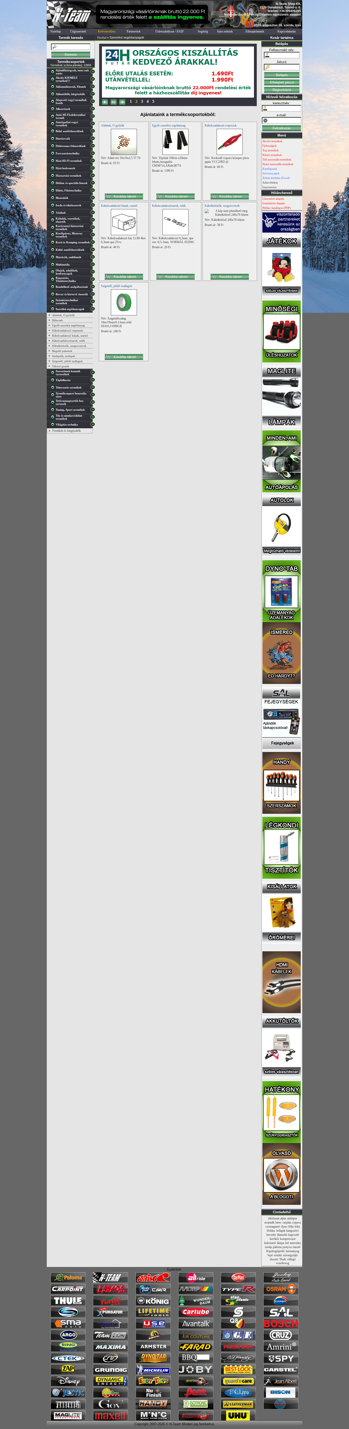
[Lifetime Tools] (153, 1316)
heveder (271, 1235)
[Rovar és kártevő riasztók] (54, 295)
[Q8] (238, 1328)
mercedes (295, 1243)
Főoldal (101, 37)
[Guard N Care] (238, 1385)
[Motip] (195, 1293)
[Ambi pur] (153, 1293)
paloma (277, 1247)
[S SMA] (68, 1328)
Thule (282, 1259)
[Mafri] (280, 1408)
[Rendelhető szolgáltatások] (54, 287)
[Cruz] (280, 1339)
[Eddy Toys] (153, 1385)
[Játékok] (54, 213)
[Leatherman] (238, 1408)
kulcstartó (270, 1243)
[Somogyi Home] (110, 1328)
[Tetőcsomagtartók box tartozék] (54, 403)
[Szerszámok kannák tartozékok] (54, 373)
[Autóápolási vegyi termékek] (54, 124)
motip (268, 1247)
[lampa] (110, 1293)
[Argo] (68, 1339)
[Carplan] (238, 1282)
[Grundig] (110, 1374)
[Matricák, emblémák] (54, 258)
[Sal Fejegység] (281, 748)
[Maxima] (110, 1351)
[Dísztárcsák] (54, 139)
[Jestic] (68, 1397)
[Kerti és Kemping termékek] (54, 243)
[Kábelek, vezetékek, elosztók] (54, 221)
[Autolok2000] (281, 556)
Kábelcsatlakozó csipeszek (67, 330)
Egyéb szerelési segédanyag (68, 325)
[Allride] (195, 1282)
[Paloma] (68, 1282)
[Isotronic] (195, 1408)
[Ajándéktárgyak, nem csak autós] (54, 72)
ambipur (292, 1218)
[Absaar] (238, 1351)
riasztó (296, 1247)
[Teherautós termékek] (54, 388)
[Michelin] (153, 1374)
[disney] (68, 1385)
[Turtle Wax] (110, 1305)
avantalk (269, 1222)
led (287, 1243)
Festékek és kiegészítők (66, 430)
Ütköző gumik (60, 366)
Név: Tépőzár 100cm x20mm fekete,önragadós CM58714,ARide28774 (169, 161)
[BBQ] (195, 1362)
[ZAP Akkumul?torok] (68, 1374)
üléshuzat (273, 1218)
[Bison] (280, 1397)
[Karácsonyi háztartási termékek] (54, 228)
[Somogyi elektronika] (238, 1316)
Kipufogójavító (275, 1251)
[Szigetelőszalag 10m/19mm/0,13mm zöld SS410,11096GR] (124, 314)
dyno (284, 1226)
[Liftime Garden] (110, 1397)
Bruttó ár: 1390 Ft (163, 171)
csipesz (296, 1222)
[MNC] (153, 1420)
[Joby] (196, 1374)
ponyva (287, 1247)
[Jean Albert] (280, 1385)
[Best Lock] (238, 1374)
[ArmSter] (153, 1351)
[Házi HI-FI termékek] (54, 161)
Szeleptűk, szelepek (63, 356)
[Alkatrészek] (54, 109)
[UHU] (238, 1420)
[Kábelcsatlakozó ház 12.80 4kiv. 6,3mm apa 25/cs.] (124, 234)
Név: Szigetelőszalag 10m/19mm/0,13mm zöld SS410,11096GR (116, 322)
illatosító (282, 1235)
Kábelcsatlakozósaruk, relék (68, 340)
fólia (291, 1226)
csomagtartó (272, 1226)
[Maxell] (110, 1420)
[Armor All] (153, 1339)
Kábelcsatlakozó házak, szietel (70, 335)
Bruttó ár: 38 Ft (214, 225)
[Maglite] (68, 1420)
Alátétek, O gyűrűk (63, 315)
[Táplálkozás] (54, 381)
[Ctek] (68, 1362)
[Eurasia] (280, 1305)
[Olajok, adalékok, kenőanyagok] (54, 273)
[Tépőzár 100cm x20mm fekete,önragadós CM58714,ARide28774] (175, 154)
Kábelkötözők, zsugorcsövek (69, 345)
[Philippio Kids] (238, 1397)
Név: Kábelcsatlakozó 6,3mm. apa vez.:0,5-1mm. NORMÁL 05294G (173, 240)
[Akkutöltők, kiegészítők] (54, 95)
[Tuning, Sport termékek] (54, 410)
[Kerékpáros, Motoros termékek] (54, 235)
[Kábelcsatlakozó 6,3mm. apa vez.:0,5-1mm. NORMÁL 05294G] (175, 234)
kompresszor (288, 1239)
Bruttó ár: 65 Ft (110, 163)
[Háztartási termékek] (54, 176)
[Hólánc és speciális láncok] (54, 184)
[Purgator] (110, 1316)
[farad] (195, 1351)
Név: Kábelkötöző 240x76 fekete (225, 220)
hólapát (280, 1230)
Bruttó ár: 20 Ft (161, 247)
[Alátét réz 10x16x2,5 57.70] (124, 154)
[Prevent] (195, 1420)
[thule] (68, 1305)
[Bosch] (280, 1328)
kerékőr (274, 1239)
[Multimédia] (54, 265)
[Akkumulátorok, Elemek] (54, 87)
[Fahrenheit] (68, 1408)
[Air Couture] (195, 1339)
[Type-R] (238, 1293)
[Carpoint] (68, 1293)
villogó (291, 1259)
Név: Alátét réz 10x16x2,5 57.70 (120, 158)
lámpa (280, 1243)
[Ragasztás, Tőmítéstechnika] (54, 280)
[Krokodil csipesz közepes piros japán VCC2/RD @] (230, 154)
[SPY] (280, 1362)
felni (297, 1226)
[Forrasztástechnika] (54, 154)
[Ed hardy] (238, 1362)
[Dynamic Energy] (110, 1385)
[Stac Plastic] (238, 1305)
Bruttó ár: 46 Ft (110, 247)
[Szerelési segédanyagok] (54, 310)
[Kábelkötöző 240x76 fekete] (230, 214)
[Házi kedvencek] (54, 169)
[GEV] (110, 1408)
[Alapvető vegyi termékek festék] (54, 102)
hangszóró (292, 1230)
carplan (287, 1222)
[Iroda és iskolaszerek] (54, 206)
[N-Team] (110, 1282)
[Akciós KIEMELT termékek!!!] (54, 80)
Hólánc (271, 1230)
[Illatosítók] (54, 198)
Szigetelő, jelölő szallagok (67, 361)
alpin (283, 1218)
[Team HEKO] (110, 1339)
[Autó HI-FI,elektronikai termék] (54, 117)
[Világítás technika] (54, 425)
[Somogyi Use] (153, 1328)
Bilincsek (57, 320)
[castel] (280, 1374)
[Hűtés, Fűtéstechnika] (54, 191)
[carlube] (195, 1316)
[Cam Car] (110, 1362)
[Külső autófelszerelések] (54, 250)
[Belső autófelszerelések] (54, 132)
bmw (278, 1222)
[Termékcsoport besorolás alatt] (54, 395)
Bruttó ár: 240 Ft (111, 331)
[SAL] (280, 1316)
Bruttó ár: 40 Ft (214, 167)
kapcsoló (293, 1235)
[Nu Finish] (153, 1397)
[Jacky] (280, 1282)
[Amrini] (280, 1351)
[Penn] (195, 1397)
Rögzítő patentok (62, 350)
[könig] (153, 1305)
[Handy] (153, 1408)
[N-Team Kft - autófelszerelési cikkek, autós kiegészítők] (71, 27)
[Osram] (280, 1293)
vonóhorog (282, 1263)
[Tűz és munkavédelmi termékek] (54, 418)
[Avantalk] (195, 1328)
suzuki (278, 1255)
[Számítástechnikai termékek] (54, 302)
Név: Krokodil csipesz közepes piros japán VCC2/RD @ (227, 160)
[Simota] (68, 1316)
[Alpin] (153, 1282)
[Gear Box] (195, 1385)
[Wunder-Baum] (195, 1305)
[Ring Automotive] (68, 1351)
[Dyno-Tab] (153, 1362)
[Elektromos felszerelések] (54, 146)
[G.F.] (238, 1339)
